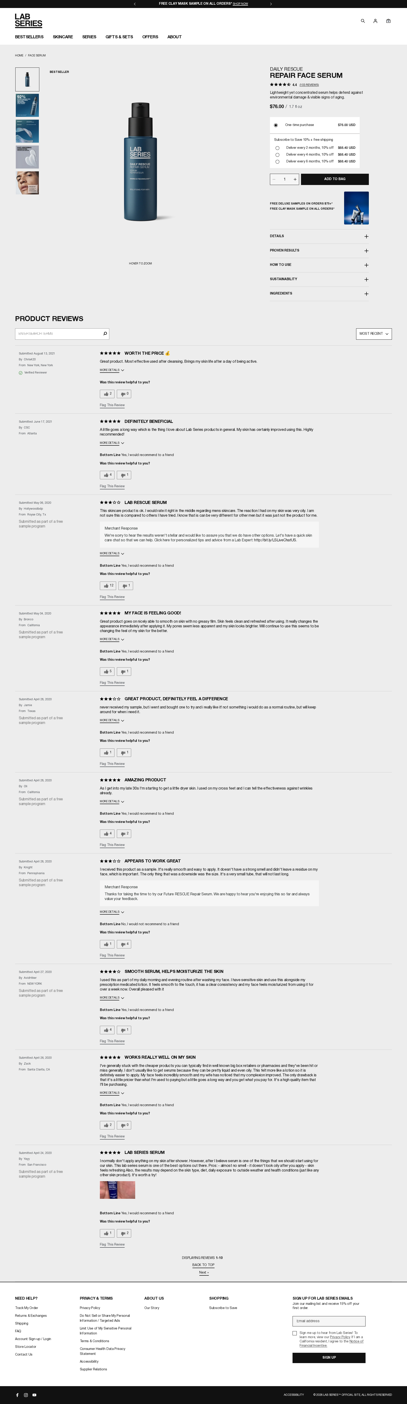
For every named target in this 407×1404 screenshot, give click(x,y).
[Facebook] (17, 1395)
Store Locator (25, 1347)
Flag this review (112, 405)
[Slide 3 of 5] (27, 131)
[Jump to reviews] (110, 353)
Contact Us (24, 1354)
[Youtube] (34, 1395)
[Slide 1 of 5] (27, 79)
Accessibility (89, 1361)
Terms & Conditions (94, 1341)
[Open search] (362, 20)
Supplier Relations (93, 1369)
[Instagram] (26, 1395)
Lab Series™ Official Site (341, 1395)
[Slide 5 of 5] (27, 182)
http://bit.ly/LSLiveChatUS (275, 540)
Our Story (151, 1308)
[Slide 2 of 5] (27, 105)
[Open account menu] (375, 20)
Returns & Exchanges (31, 1315)
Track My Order (26, 1308)
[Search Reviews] (105, 333)
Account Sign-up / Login (33, 1339)
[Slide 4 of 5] (27, 157)
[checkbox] (329, 1339)
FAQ (18, 1331)
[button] (117, 1194)
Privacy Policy (90, 1308)
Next (204, 1272)
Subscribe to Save (223, 1308)
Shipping (21, 1323)
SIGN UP (329, 1357)
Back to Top (203, 1265)
